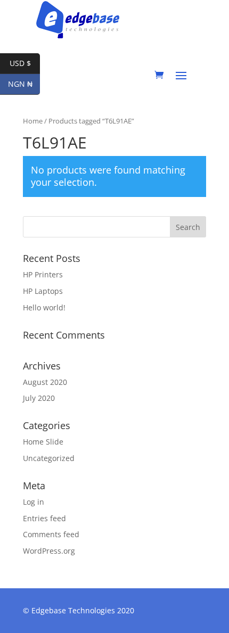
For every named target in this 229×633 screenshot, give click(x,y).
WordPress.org (49, 551)
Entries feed (44, 518)
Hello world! (44, 307)
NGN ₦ (24, 84)
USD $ (25, 63)
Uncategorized (49, 458)
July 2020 (39, 398)
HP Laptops (43, 291)
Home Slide (43, 442)
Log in (33, 502)
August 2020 (45, 382)
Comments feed (51, 534)
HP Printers (43, 274)
